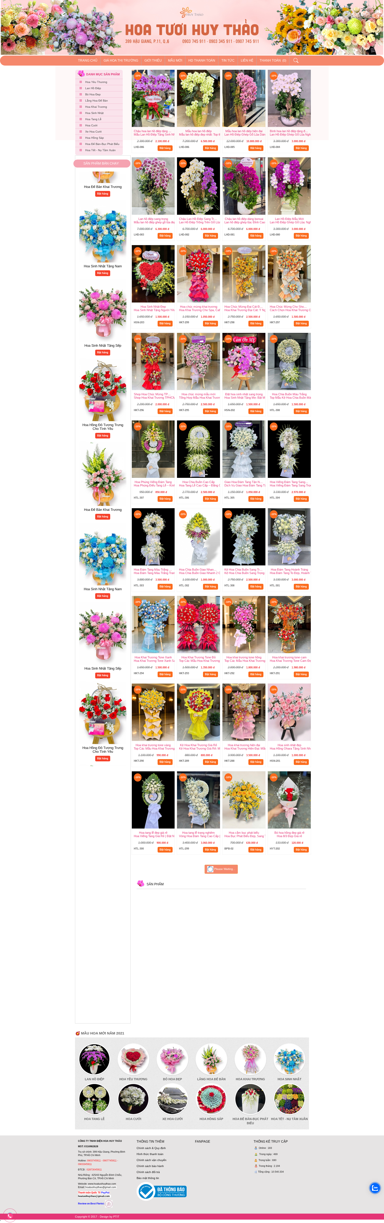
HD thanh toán (201, 60)
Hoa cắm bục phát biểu (244, 832)
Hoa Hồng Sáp (94, 137)
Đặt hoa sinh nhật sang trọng (244, 394)
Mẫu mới (175, 60)
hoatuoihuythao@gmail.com (100, 1187)
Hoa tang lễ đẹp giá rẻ (153, 832)
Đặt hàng (102, 239)
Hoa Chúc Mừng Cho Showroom (290, 306)
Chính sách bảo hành (150, 1166)
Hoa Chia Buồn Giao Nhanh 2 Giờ (199, 569)
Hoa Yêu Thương (96, 82)
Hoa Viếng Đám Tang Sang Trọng (290, 482)
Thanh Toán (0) (273, 60)
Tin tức (228, 60)
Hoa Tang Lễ (93, 119)
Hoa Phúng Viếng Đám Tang (153, 482)
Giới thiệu (153, 60)
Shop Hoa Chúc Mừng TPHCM (154, 394)
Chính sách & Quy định (151, 1148)
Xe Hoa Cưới (93, 131)
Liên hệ (247, 60)
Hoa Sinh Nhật (94, 113)
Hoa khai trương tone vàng (153, 745)
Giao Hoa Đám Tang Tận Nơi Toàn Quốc (244, 482)
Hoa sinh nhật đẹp (289, 745)
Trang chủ (87, 60)
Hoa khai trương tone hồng (243, 657)
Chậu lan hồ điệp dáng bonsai (244, 219)
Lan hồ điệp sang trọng (153, 219)
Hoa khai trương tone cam (289, 657)
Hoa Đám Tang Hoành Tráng (289, 569)
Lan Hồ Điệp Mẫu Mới (289, 219)
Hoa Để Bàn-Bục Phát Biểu (102, 144)
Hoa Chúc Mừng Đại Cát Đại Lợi (244, 306)
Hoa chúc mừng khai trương (198, 306)
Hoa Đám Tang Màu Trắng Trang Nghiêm (154, 569)
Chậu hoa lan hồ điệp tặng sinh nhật (154, 131)
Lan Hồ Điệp (93, 88)
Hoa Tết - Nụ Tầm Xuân (100, 150)
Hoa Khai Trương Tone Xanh (153, 657)
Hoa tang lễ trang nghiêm (198, 832)
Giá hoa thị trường (121, 60)
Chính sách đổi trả (148, 1172)
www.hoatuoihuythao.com (102, 1183)
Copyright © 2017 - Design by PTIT (97, 1216)
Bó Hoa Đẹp (93, 94)
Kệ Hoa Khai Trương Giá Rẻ (198, 745)
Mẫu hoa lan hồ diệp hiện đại (243, 131)
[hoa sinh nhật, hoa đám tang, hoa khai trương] (109, 1203)
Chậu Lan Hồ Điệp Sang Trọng (199, 219)
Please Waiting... (224, 869)
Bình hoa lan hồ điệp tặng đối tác (290, 131)
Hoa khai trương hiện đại (244, 745)
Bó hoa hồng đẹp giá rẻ (289, 832)
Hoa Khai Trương (96, 106)
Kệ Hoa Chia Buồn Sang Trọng (244, 569)
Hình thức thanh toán (150, 1154)
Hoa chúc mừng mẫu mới (198, 394)
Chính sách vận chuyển (151, 1160)
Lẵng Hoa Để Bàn (96, 100)
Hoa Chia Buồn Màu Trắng (289, 394)
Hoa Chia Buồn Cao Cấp (198, 482)
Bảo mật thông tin (148, 1178)
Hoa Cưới (91, 125)
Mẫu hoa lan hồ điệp (198, 131)
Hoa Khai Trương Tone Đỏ (198, 657)
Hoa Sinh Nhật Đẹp (153, 306)
